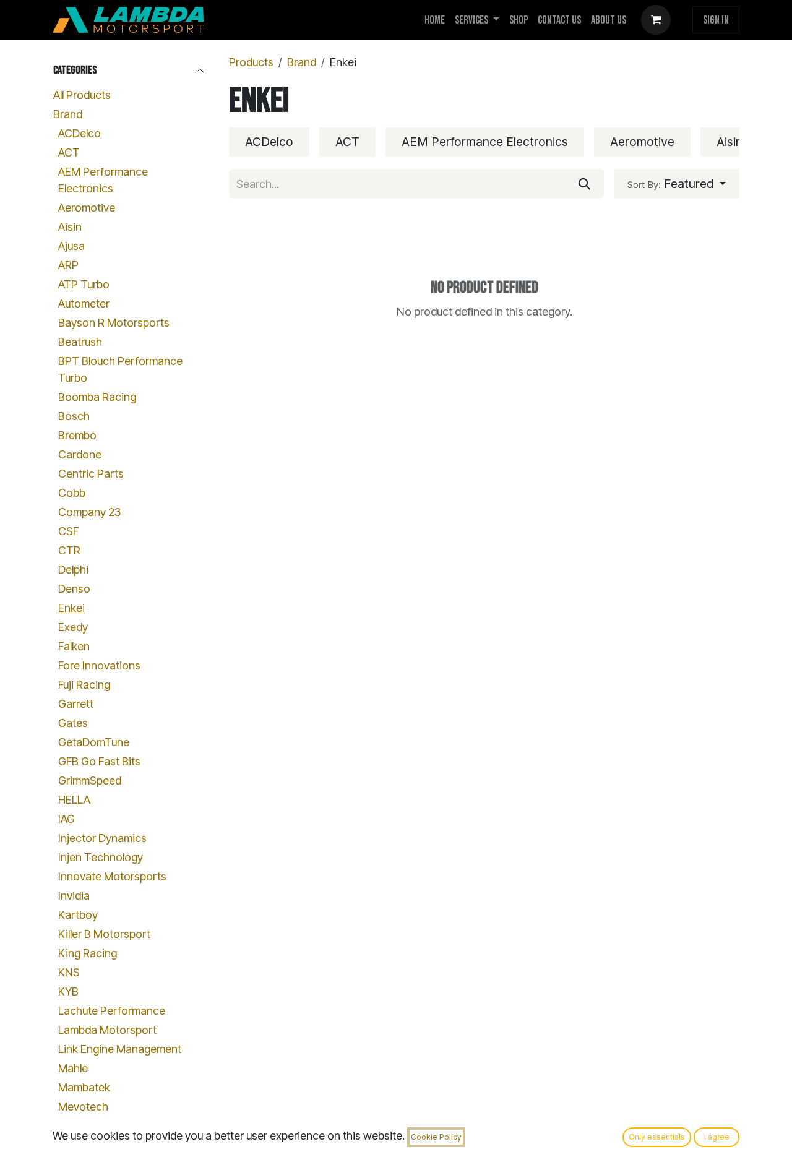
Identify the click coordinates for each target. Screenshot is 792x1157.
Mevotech (83, 1107)
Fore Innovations (99, 666)
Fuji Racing (84, 685)
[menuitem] (435, 20)
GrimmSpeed (89, 781)
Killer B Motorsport (104, 934)
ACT (69, 153)
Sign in (716, 20)
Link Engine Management (119, 1049)
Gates (73, 723)
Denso (74, 589)
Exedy (73, 627)
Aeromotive (86, 208)
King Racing (87, 953)
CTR (69, 550)
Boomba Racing (97, 397)
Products (251, 62)
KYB (68, 992)
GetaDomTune (93, 742)
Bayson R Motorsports (114, 323)
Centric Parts (91, 474)
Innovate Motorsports (112, 877)
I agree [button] (717, 1137)
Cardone (79, 455)
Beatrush (80, 342)
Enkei (71, 608)
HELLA (74, 800)
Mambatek (84, 1088)
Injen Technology (100, 857)
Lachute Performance (111, 1011)
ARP (68, 265)
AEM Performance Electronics (103, 181)
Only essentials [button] (657, 1137)
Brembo (77, 435)
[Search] (584, 184)
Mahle (73, 1068)
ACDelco (79, 133)
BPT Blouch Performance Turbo (120, 370)
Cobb (71, 493)
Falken (74, 646)
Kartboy (78, 915)
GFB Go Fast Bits (99, 761)
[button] (676, 184)
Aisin (70, 227)
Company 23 (89, 512)
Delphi (73, 570)
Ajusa (71, 246)
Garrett (75, 704)
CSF (68, 531)
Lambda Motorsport (107, 1030)
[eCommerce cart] (656, 20)
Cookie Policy (436, 1137)
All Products (82, 95)
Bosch (74, 416)
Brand (67, 114)
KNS (69, 972)
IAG (66, 819)
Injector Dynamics (102, 838)
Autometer (84, 304)
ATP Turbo (84, 284)
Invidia (74, 896)
